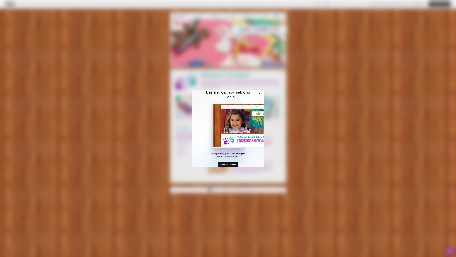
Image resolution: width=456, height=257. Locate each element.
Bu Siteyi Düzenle (228, 164)
